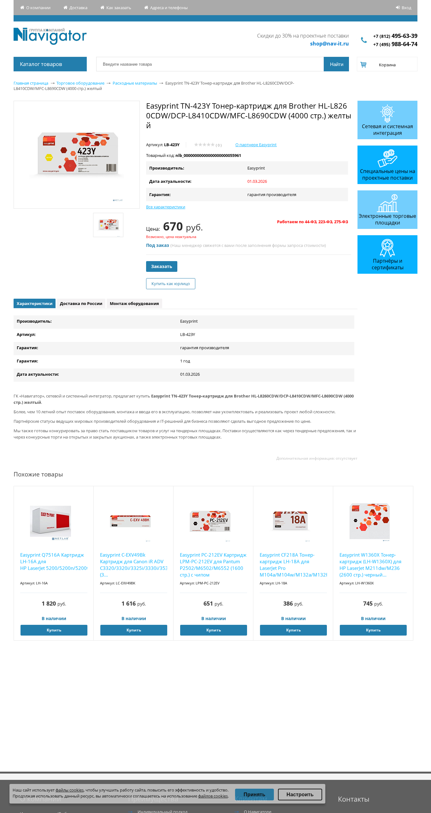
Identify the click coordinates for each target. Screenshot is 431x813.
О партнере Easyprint (256, 144)
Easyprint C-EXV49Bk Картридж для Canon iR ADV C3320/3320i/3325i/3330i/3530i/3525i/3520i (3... (133, 565)
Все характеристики (165, 207)
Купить (54, 630)
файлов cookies (213, 796)
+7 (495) (395, 44)
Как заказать (118, 7)
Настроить (300, 794)
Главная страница (31, 83)
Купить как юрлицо (170, 283)
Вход (406, 7)
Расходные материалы (135, 83)
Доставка (78, 7)
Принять (254, 794)
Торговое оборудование (80, 83)
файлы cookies (70, 790)
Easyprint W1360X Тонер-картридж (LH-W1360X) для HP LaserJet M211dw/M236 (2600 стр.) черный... (370, 565)
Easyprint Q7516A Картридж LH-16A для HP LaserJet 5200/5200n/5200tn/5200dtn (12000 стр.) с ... (53, 561)
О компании (38, 7)
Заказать (161, 266)
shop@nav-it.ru (329, 43)
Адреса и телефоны (169, 7)
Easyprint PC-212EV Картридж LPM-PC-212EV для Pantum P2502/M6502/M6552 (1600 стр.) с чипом (213, 565)
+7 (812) (395, 36)
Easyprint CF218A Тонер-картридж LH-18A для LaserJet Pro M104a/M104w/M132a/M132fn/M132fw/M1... (293, 565)
